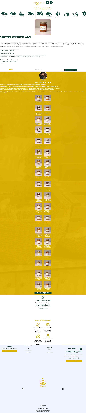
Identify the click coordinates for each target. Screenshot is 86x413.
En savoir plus (74, 361)
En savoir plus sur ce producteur (43, 293)
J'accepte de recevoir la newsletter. (10, 348)
